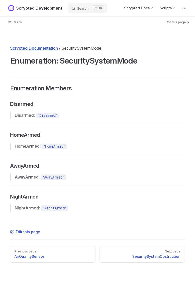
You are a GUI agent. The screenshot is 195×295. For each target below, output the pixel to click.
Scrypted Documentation (34, 48)
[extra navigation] (184, 8)
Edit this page (28, 232)
